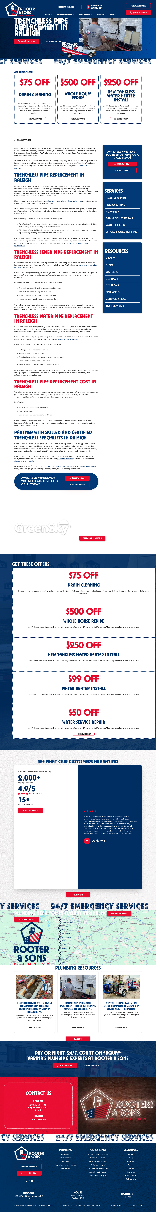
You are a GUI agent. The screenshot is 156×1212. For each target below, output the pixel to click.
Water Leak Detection (98, 1172)
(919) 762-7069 (38, 1120)
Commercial (65, 1158)
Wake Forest (66, 937)
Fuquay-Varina (67, 922)
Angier (64, 944)
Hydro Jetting (116, 205)
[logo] (20, 9)
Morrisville (65, 930)
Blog (109, 265)
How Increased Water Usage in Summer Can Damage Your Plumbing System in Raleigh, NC (34, 1007)
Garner (64, 963)
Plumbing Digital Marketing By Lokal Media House (81, 1205)
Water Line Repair (98, 1165)
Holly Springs (66, 959)
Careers (112, 272)
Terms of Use (137, 1205)
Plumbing (112, 212)
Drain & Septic (116, 198)
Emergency (65, 1161)
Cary (63, 941)
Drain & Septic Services (98, 1154)
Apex (63, 952)
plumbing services (65, 459)
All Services (65, 1154)
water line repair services (67, 339)
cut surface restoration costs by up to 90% (63, 201)
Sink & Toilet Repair (119, 218)
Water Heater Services (98, 1161)
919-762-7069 (70, 243)
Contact (113, 15)
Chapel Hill (65, 948)
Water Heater (115, 225)
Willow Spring (66, 933)
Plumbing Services (64, 15)
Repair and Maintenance (65, 1165)
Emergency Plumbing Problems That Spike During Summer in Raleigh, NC (78, 1006)
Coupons (112, 285)
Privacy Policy (116, 1205)
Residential (65, 1168)
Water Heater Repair (98, 1175)
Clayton (64, 955)
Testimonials (115, 306)
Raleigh (64, 919)
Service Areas (84, 15)
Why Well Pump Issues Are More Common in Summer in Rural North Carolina (121, 1006)
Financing (101, 15)
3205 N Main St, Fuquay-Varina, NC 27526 (38, 1107)
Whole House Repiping (122, 232)
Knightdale (65, 926)
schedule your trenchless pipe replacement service (75, 466)
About (47, 15)
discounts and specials (24, 461)
